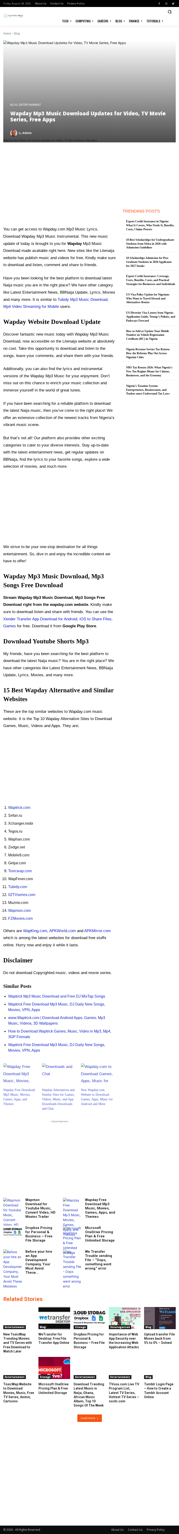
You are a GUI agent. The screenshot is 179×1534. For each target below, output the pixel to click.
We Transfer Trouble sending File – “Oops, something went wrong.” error (98, 1259)
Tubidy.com (17, 887)
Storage (80, 1327)
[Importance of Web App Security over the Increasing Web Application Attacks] (125, 1318)
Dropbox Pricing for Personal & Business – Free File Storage (38, 1234)
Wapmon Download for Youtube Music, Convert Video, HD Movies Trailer (40, 1208)
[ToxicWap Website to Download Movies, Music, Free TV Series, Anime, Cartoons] (19, 1368)
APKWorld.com (62, 931)
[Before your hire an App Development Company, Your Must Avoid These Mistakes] (12, 1269)
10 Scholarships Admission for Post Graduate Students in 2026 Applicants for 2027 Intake (149, 262)
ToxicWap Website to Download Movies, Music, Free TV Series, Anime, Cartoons (18, 1392)
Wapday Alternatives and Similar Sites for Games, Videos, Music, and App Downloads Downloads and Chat (58, 1099)
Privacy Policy (156, 1530)
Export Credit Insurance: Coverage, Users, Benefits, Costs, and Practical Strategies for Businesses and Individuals (150, 280)
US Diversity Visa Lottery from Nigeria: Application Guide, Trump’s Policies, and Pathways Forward (150, 316)
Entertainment (30, 104)
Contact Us (135, 1530)
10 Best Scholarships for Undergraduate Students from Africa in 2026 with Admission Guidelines (150, 243)
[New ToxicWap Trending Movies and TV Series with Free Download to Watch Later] (19, 1318)
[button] (169, 11)
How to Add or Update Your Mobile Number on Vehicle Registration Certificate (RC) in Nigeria (147, 335)
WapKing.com (35, 931)
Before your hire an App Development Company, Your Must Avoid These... (38, 1262)
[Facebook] (159, 3)
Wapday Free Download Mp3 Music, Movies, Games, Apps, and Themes (100, 1208)
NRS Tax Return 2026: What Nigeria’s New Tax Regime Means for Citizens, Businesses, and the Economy (149, 371)
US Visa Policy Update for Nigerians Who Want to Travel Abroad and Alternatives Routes (147, 298)
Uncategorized (120, 1327)
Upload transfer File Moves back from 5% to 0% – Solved (159, 1338)
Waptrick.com (19, 808)
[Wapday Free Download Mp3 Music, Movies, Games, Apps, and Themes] (20, 1073)
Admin (26, 133)
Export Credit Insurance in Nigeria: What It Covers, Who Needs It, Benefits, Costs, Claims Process (150, 225)
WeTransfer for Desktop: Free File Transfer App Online (53, 1338)
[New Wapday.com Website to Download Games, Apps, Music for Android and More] (98, 1073)
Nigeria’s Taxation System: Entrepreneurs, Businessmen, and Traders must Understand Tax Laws (148, 389)
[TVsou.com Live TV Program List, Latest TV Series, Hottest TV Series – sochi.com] (125, 1368)
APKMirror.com (97, 931)
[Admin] (14, 133)
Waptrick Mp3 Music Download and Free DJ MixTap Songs (56, 996)
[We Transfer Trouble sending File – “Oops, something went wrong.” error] (72, 1269)
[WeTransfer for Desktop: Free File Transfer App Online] (54, 1318)
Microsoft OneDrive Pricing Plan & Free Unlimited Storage (100, 1234)
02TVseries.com (21, 895)
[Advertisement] (59, 188)
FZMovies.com (20, 918)
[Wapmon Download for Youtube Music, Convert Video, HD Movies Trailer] (12, 1217)
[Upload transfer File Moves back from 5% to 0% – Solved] (160, 1318)
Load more (88, 1418)
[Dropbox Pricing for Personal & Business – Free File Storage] (12, 1232)
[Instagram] (166, 3)
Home (7, 33)
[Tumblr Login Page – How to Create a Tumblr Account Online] (160, 1368)
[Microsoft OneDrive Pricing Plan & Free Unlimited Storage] (72, 1240)
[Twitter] (173, 3)
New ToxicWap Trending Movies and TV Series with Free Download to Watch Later (17, 1342)
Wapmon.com (19, 911)
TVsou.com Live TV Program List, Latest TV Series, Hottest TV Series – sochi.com (124, 1392)
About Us (117, 1530)
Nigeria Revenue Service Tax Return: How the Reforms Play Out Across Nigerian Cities (148, 353)
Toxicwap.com (20, 871)
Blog (17, 33)
